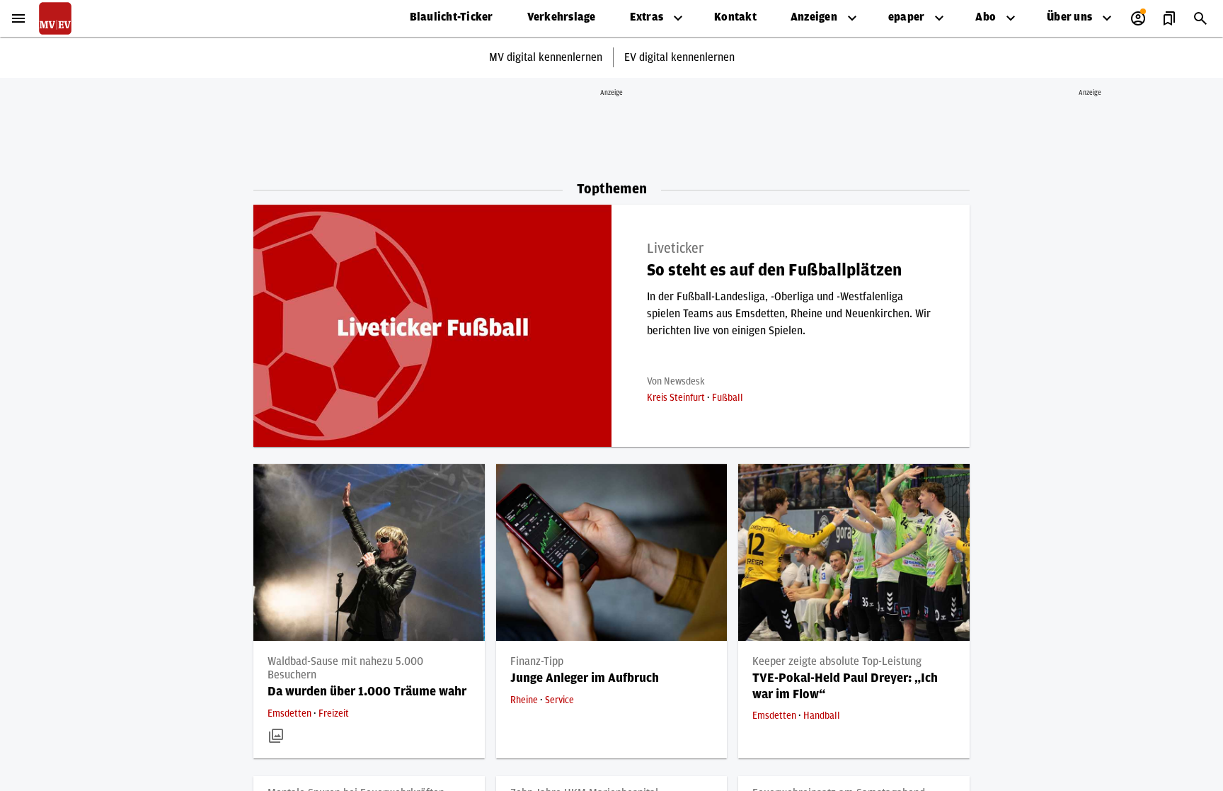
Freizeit (333, 714)
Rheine (525, 700)
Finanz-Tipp (536, 661)
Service (559, 700)
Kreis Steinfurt (677, 398)
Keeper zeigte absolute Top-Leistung (836, 661)
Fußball (727, 398)
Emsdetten (291, 714)
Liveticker (675, 248)
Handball (821, 716)
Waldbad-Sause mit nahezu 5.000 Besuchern (345, 668)
